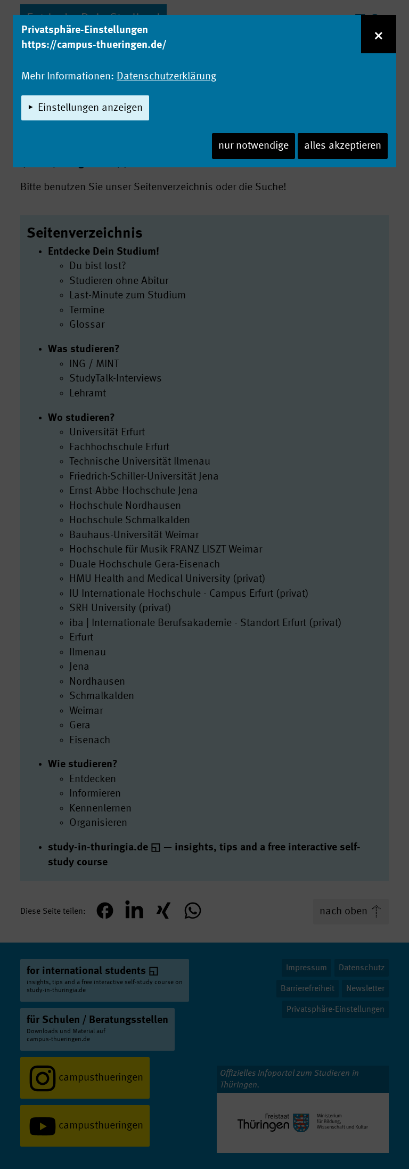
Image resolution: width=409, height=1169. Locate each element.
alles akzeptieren (342, 146)
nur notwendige (253, 146)
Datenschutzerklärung (166, 76)
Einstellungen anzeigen (90, 108)
